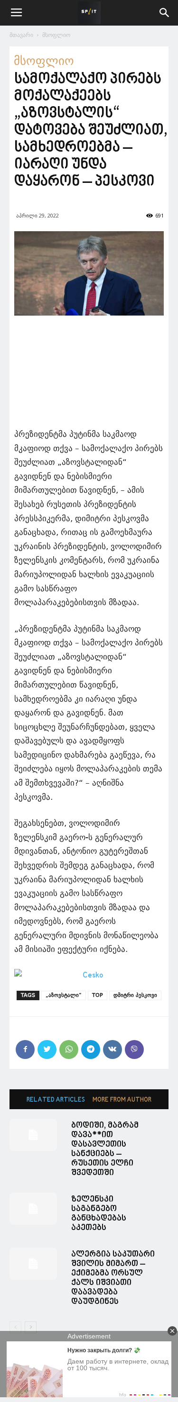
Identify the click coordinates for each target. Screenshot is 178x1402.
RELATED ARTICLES (56, 1100)
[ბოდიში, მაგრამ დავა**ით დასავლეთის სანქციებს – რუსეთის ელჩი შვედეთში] (33, 1135)
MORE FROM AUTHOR (122, 1100)
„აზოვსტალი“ (64, 995)
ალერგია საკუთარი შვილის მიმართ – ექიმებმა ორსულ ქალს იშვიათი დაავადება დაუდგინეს (113, 1278)
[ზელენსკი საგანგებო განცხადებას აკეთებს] (33, 1209)
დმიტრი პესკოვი (135, 995)
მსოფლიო (56, 35)
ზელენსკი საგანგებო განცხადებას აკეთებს (98, 1213)
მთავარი (21, 35)
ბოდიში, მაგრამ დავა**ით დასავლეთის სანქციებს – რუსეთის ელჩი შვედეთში (105, 1149)
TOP (97, 995)
